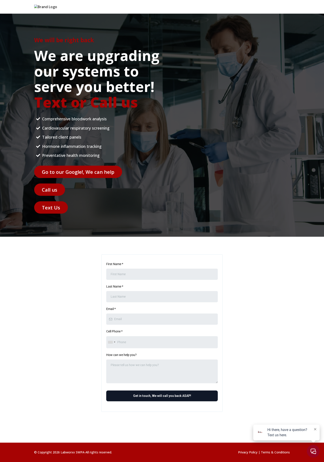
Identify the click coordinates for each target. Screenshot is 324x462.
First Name (114, 264)
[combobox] (111, 342)
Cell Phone (114, 331)
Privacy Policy (248, 452)
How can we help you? (121, 355)
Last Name (114, 286)
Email (111, 309)
